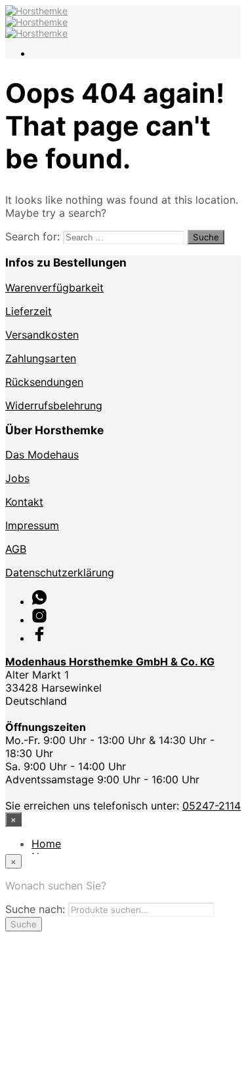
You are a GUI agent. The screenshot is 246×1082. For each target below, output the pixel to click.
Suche (23, 924)
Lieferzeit (28, 311)
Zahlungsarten (40, 358)
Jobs (17, 478)
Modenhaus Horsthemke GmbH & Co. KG (110, 661)
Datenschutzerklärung (59, 572)
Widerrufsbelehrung (53, 405)
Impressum (32, 525)
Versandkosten (42, 334)
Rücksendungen (44, 381)
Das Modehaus (42, 454)
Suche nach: (35, 909)
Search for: (32, 236)
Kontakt (24, 501)
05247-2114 (211, 805)
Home (46, 843)
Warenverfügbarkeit (54, 287)
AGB (15, 548)
